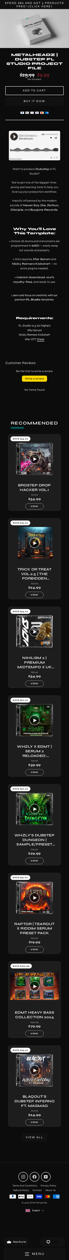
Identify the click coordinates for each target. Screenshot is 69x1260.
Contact (37, 1190)
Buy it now (34, 101)
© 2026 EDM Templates (34, 1202)
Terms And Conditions (25, 1185)
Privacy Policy (48, 1185)
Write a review (34, 378)
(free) (40, 339)
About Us (50, 1190)
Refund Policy (21, 1190)
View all (34, 1137)
